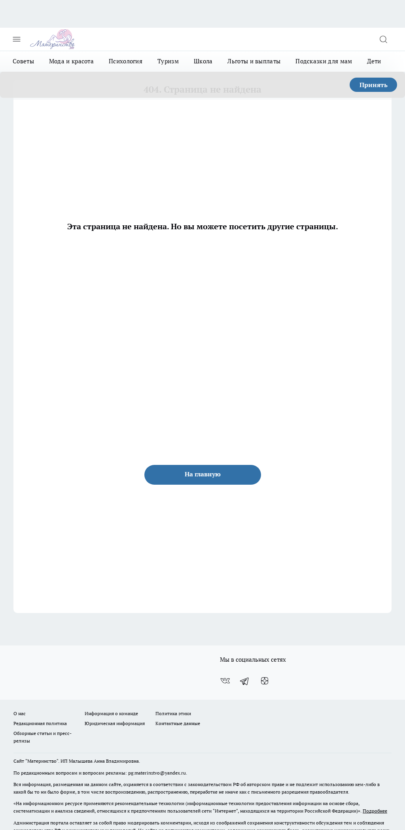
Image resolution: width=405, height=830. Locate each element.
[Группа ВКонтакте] (225, 681)
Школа (203, 61)
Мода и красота (71, 61)
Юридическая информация (115, 723)
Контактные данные (177, 723)
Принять (374, 85)
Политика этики (173, 713)
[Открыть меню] (16, 39)
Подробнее (375, 811)
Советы (23, 61)
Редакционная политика (40, 723)
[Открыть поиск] (383, 39)
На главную (203, 474)
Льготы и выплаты (253, 61)
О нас (19, 713)
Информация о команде (111, 713)
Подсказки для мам (323, 61)
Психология (125, 61)
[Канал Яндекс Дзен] (264, 681)
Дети (374, 61)
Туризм (168, 61)
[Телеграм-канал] (245, 681)
